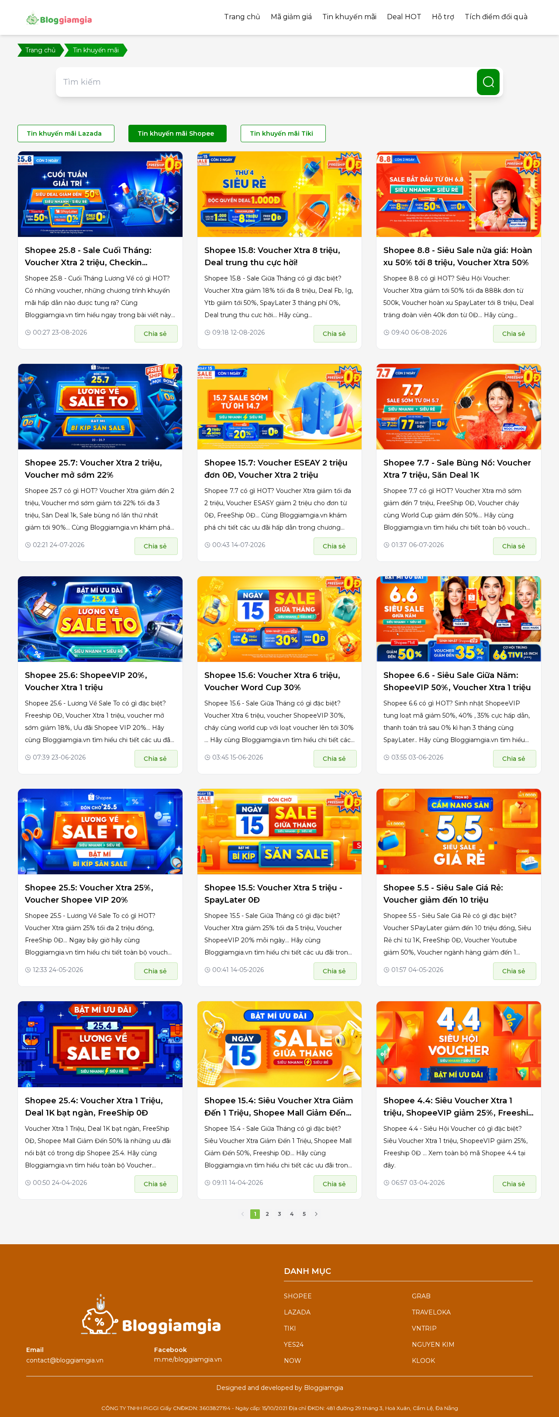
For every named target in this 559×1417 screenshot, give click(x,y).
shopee (298, 1296)
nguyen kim (433, 1345)
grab (421, 1296)
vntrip (424, 1328)
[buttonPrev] (243, 1214)
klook (423, 1361)
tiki (290, 1328)
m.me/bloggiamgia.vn (188, 1359)
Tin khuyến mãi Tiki (281, 133)
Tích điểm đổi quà (496, 17)
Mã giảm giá (291, 17)
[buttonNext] (316, 1214)
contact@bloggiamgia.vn (65, 1360)
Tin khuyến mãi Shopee (176, 133)
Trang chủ (242, 17)
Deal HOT (404, 17)
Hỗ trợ (443, 17)
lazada (297, 1312)
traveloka (431, 1312)
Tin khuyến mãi (349, 17)
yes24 (294, 1345)
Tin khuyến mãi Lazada (64, 133)
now (292, 1361)
